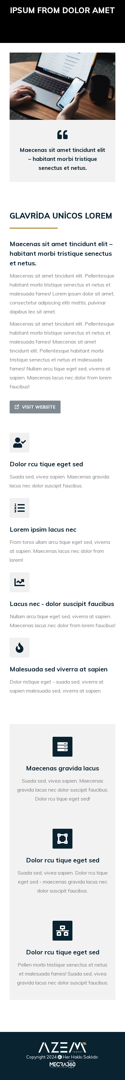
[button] (35, 407)
